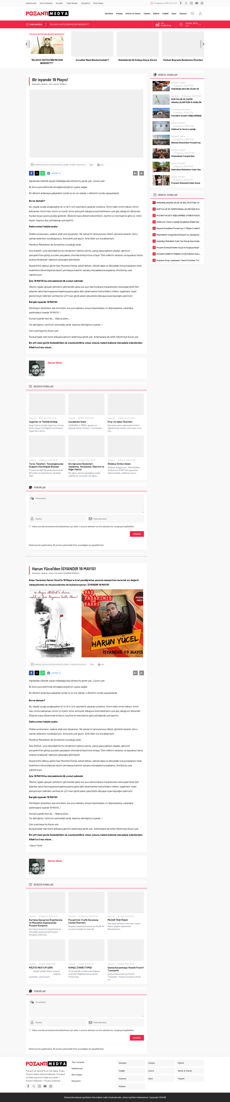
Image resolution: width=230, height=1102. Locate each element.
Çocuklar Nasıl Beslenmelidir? (92, 59)
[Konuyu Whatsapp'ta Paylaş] (42, 173)
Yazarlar (44, 84)
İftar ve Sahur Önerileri (120, 421)
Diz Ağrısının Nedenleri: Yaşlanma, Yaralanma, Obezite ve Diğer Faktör (86, 466)
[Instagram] (191, 3)
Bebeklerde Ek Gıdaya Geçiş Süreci (137, 59)
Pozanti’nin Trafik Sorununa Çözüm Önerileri (83, 921)
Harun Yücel (55, 362)
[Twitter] (186, 3)
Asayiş (174, 176)
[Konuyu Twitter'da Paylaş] (37, 173)
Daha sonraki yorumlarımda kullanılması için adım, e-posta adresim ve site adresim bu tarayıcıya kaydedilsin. (83, 526)
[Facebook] (181, 3)
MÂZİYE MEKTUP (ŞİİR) (41, 967)
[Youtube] (196, 3)
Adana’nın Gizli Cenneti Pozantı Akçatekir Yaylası (72, 24)
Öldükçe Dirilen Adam (119, 463)
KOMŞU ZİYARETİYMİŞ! (80, 967)
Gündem (175, 82)
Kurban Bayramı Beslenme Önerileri (183, 59)
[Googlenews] (202, 3)
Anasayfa (36, 84)
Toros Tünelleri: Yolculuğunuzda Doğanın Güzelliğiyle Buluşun (46, 465)
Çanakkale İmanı (77, 421)
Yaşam (182, 82)
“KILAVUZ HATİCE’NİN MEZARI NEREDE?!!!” (47, 61)
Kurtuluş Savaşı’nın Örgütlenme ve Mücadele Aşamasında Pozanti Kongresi (45, 922)
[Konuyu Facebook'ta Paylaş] (31, 173)
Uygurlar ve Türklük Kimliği (43, 421)
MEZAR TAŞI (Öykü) (118, 919)
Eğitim (174, 123)
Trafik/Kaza (176, 109)
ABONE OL (56, 173)
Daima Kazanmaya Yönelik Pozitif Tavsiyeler (126, 969)
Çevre (182, 136)
